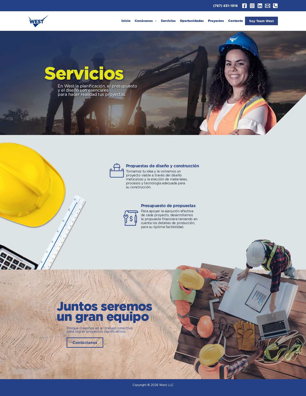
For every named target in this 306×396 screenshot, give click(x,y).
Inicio (126, 21)
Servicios (168, 21)
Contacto (235, 21)
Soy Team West (261, 21)
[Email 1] (267, 5)
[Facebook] (244, 5)
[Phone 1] (275, 5)
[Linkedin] (259, 5)
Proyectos (216, 21)
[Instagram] (252, 5)
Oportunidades (192, 21)
